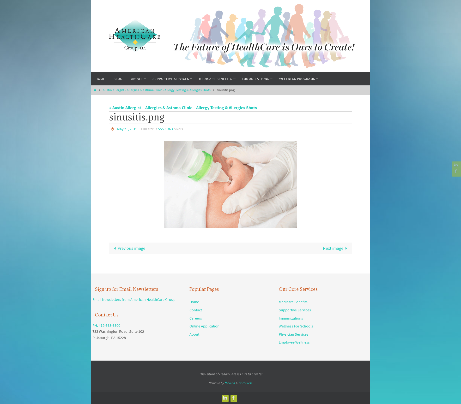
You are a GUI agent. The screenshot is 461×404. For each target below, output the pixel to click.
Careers (195, 318)
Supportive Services (295, 310)
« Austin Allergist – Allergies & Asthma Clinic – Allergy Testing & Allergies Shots (183, 107)
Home (194, 301)
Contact (195, 310)
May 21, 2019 (127, 128)
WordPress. (245, 383)
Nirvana (229, 383)
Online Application (204, 326)
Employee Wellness (294, 342)
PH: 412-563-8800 (106, 325)
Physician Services (293, 334)
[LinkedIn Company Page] (456, 165)
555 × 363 (165, 128)
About (194, 334)
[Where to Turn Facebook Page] (456, 171)
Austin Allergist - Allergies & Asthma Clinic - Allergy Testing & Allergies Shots (157, 90)
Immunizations (291, 318)
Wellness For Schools (296, 326)
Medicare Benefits (293, 301)
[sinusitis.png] (230, 184)
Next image (333, 248)
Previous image (131, 248)
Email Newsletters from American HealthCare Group (134, 299)
